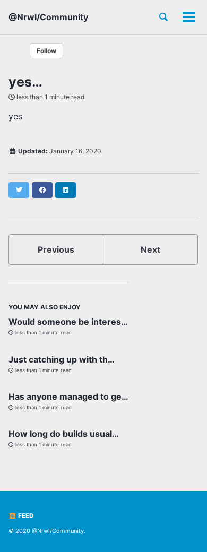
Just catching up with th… (61, 359)
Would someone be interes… (68, 321)
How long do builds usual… (63, 433)
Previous (56, 249)
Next (150, 249)
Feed (25, 516)
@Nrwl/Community (48, 17)
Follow (46, 51)
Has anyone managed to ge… (68, 396)
